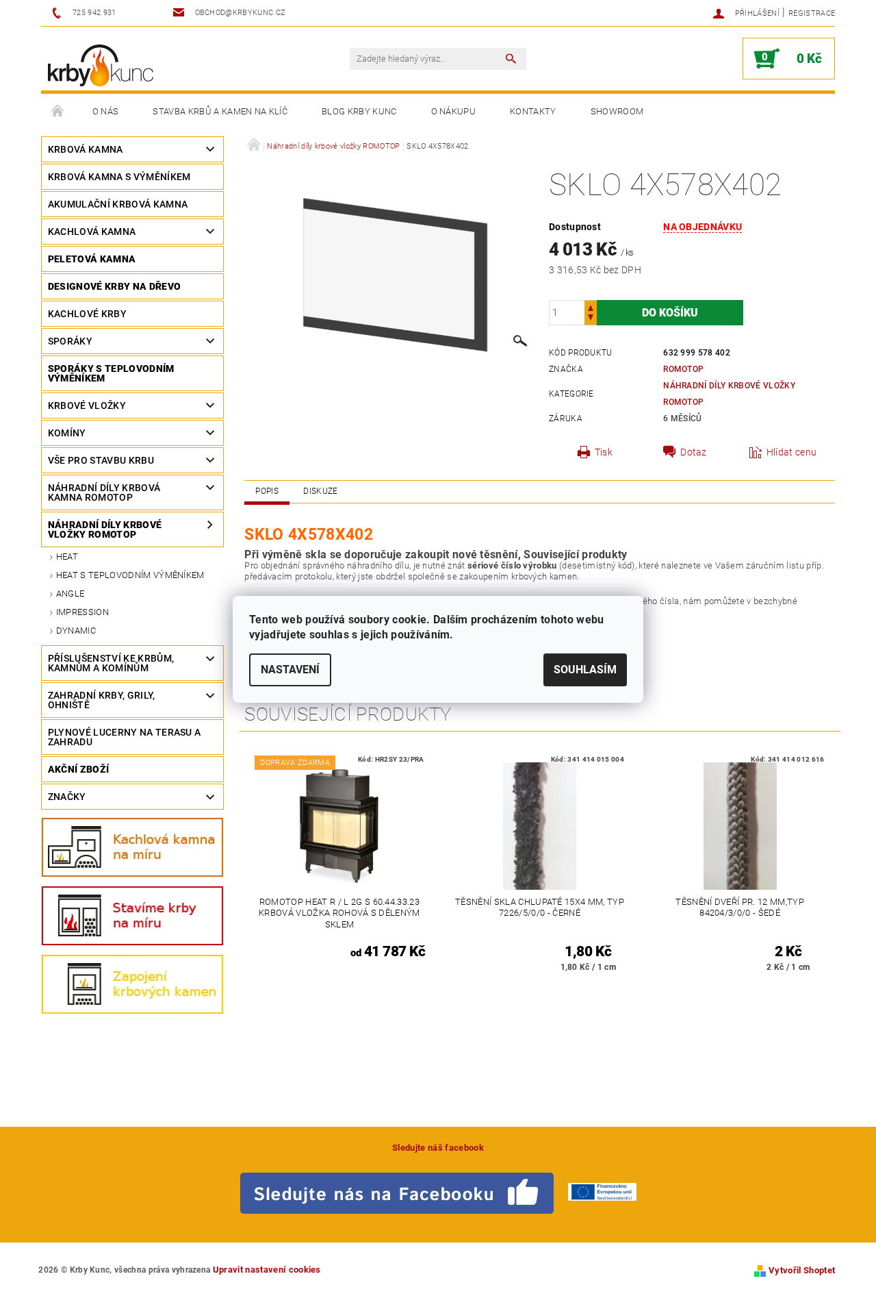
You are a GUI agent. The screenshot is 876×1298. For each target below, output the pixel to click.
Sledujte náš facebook (438, 1147)
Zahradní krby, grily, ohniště (101, 700)
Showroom (617, 111)
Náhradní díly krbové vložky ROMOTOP (105, 529)
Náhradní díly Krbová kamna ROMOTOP (104, 492)
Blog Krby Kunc (359, 111)
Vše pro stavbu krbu (101, 460)
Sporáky (70, 341)
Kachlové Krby (87, 313)
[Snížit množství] (590, 318)
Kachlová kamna (92, 231)
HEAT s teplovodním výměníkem (130, 575)
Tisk (604, 452)
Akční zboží (79, 769)
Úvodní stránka (58, 111)
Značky (67, 796)
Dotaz (693, 452)
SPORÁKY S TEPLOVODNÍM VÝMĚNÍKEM (111, 373)
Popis (267, 491)
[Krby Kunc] (100, 65)
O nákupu (453, 111)
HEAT (67, 556)
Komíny (67, 432)
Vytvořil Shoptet (802, 1270)
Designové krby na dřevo (114, 286)
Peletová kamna (92, 258)
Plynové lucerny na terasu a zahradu (124, 737)
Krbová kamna (85, 149)
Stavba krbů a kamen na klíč (220, 111)
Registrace (811, 13)
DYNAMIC (76, 630)
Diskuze (320, 491)
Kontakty (533, 111)
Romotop (683, 369)
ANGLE (70, 593)
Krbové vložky (87, 405)
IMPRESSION (82, 612)
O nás (105, 111)
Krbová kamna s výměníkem (119, 176)
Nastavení (290, 669)
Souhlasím (585, 669)
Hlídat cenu (791, 452)
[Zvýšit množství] (590, 306)
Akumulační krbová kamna (118, 204)
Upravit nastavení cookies (267, 1269)
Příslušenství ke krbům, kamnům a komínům (111, 663)
